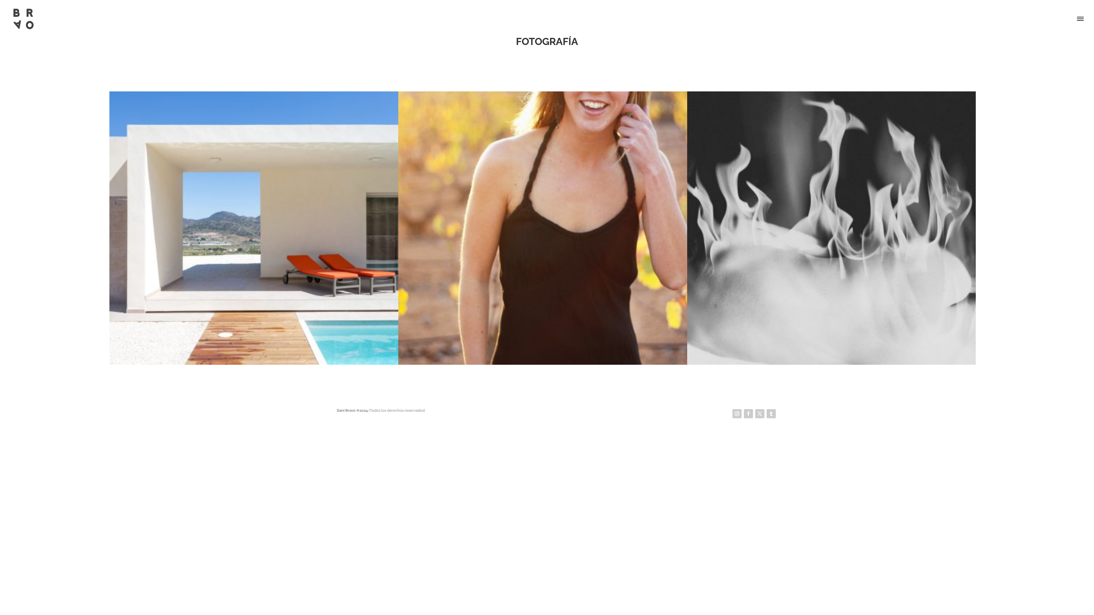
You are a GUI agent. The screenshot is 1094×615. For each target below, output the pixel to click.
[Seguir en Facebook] (748, 413)
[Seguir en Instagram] (737, 413)
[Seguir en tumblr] (771, 413)
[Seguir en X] (759, 413)
